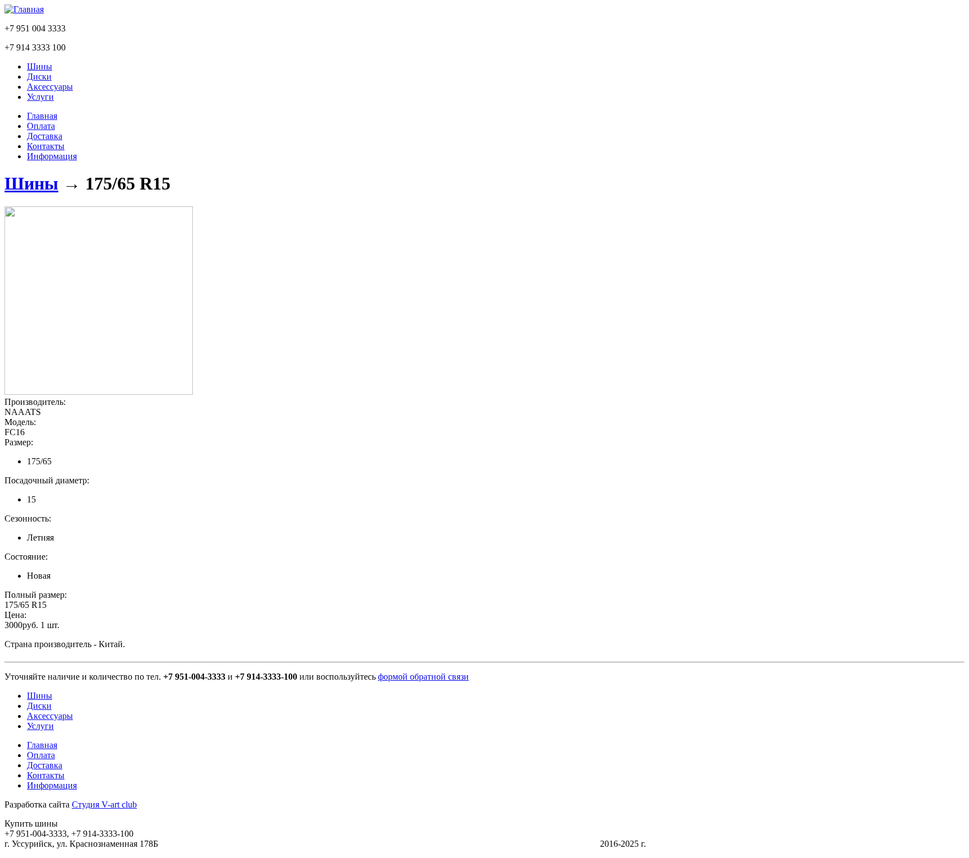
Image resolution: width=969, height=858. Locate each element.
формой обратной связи (423, 676)
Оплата (41, 126)
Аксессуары (50, 86)
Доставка (44, 136)
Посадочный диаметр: (46, 480)
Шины (39, 66)
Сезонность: (27, 518)
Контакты (45, 146)
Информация (52, 156)
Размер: (18, 442)
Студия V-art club (104, 804)
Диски (39, 76)
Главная (42, 116)
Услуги (40, 97)
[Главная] (24, 9)
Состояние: (26, 556)
